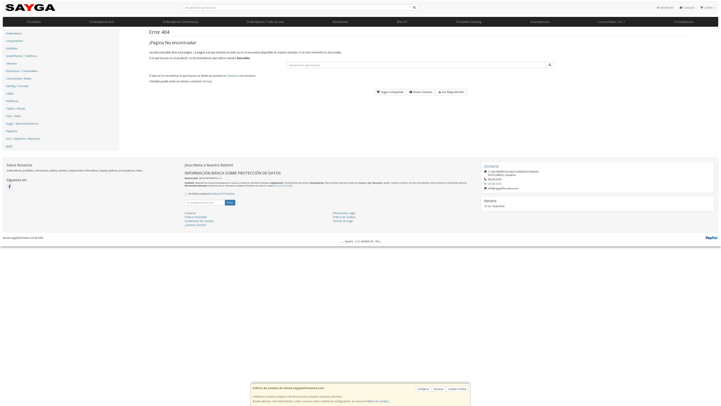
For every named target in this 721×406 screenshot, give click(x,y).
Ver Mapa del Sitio (452, 92)
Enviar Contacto (422, 92)
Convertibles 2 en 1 (611, 22)
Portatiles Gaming (469, 22)
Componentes (14, 41)
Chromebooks (684, 22)
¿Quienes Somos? (195, 225)
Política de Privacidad (283, 185)
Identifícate (666, 7)
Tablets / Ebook (15, 108)
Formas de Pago (343, 221)
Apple (9, 146)
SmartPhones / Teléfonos (21, 56)
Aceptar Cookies (457, 389)
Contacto (689, 7)
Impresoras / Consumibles (22, 71)
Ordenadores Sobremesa (180, 22)
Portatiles (34, 22)
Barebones (340, 22)
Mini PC (402, 22)
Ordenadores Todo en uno (265, 22)
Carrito (708, 7)
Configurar (423, 389)
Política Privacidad (196, 217)
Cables (10, 93)
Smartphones (539, 22)
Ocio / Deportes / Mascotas (23, 138)
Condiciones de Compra (199, 221)
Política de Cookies (377, 401)
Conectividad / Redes (18, 78)
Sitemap (207, 81)
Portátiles (11, 48)
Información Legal (344, 213)
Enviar (230, 202)
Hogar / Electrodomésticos (22, 123)
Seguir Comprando (391, 92)
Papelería (11, 131)
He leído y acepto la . (212, 193)
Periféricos (12, 101)
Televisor (11, 63)
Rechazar (439, 389)
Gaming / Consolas (17, 86)
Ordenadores (14, 33)
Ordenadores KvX (102, 22)
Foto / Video (13, 116)
